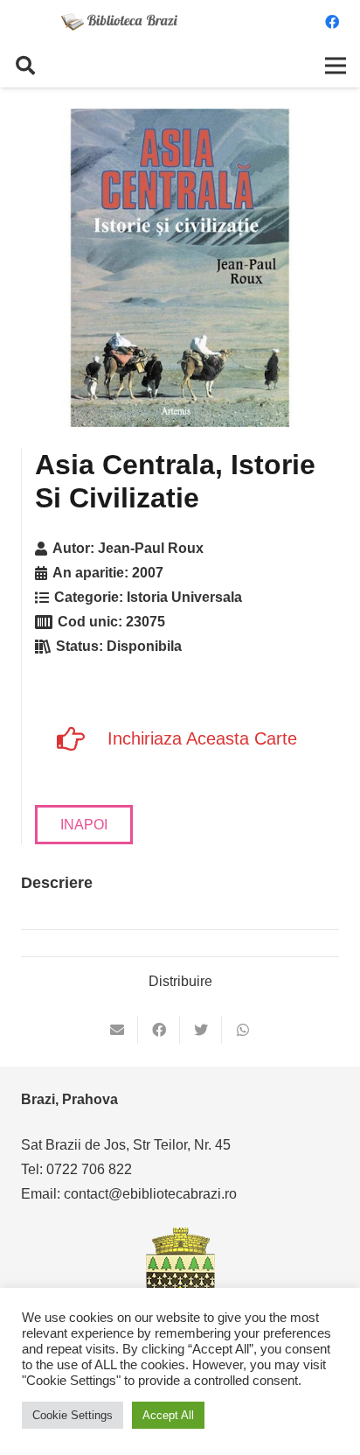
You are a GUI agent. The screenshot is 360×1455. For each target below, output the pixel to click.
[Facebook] (332, 22)
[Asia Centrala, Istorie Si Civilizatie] (180, 267)
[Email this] (117, 1030)
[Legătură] (119, 22)
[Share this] (159, 1030)
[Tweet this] (201, 1030)
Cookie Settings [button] (72, 1415)
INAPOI (83, 824)
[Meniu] (335, 65)
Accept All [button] (168, 1415)
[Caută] (25, 65)
